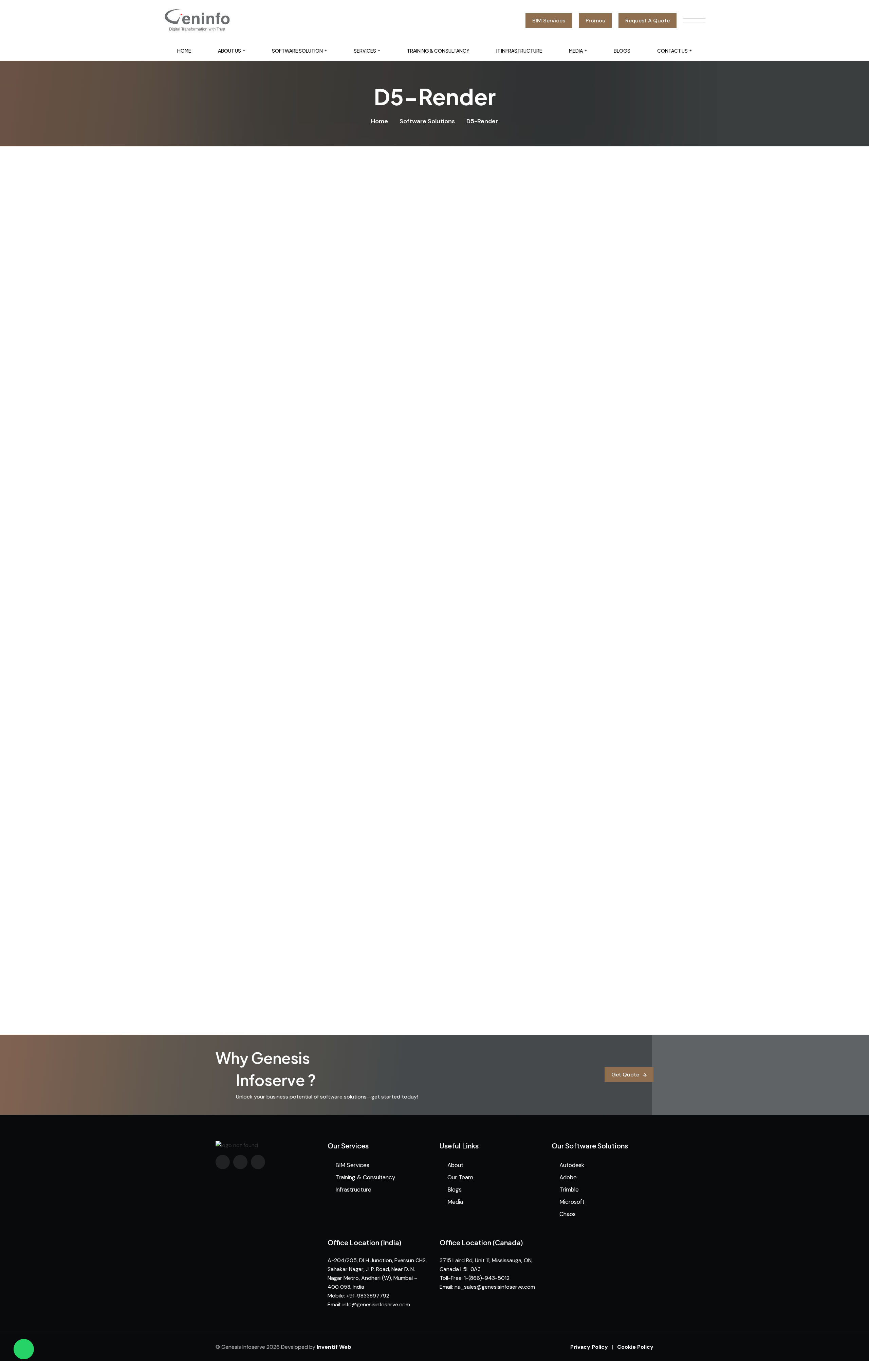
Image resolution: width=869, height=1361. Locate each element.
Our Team (460, 1177)
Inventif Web (334, 1346)
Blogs (622, 51)
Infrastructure (353, 1189)
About (455, 1165)
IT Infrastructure (519, 51)
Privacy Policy (589, 1346)
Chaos (567, 1214)
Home (184, 51)
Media (576, 51)
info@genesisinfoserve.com (376, 1304)
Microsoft (572, 1201)
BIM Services (352, 1165)
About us (229, 51)
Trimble (569, 1189)
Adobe (568, 1177)
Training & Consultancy (438, 51)
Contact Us (672, 51)
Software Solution (297, 51)
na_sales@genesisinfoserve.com (495, 1286)
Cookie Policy (635, 1346)
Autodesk (571, 1165)
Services (365, 51)
